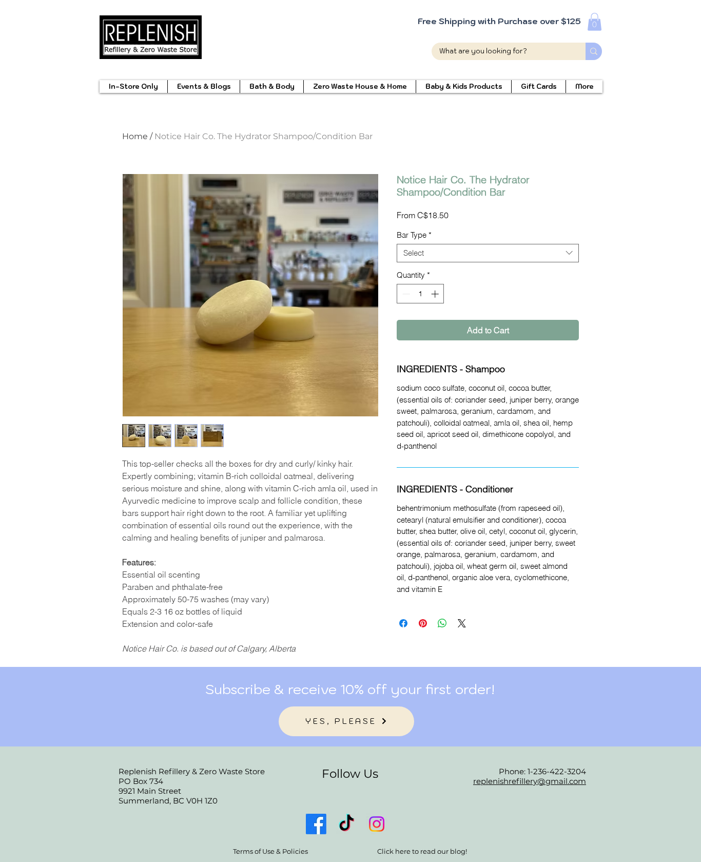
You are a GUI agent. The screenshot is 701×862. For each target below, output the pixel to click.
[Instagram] (376, 824)
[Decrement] (405, 293)
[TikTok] (346, 824)
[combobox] (488, 253)
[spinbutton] (420, 293)
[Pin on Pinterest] (423, 623)
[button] (594, 22)
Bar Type (414, 235)
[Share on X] (462, 623)
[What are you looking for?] (594, 51)
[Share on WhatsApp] (442, 623)
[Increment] (436, 293)
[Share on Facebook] (403, 623)
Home (135, 136)
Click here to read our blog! (422, 851)
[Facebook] (316, 824)
